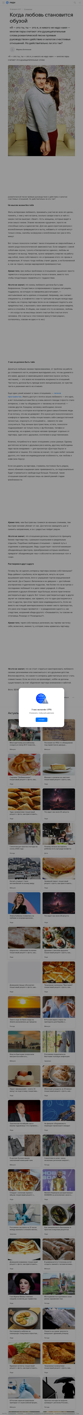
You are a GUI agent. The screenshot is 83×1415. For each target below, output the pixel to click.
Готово (41, 720)
